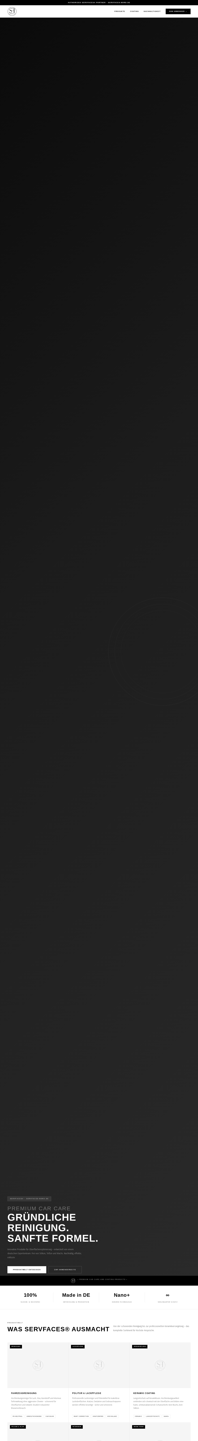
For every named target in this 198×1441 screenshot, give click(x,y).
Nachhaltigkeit (152, 11)
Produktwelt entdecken (27, 1269)
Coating (134, 11)
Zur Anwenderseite (65, 1269)
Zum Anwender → (178, 11)
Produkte (119, 11)
